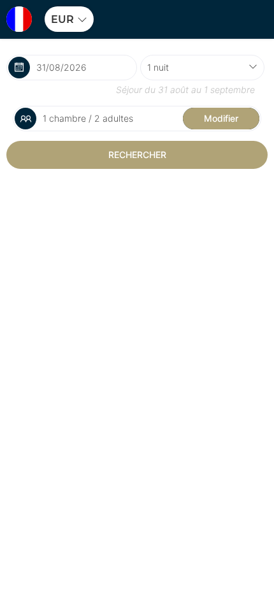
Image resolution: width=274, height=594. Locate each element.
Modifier (221, 118)
